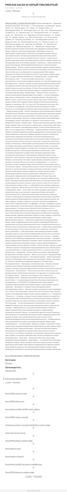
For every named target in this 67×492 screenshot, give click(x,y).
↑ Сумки (8, 11)
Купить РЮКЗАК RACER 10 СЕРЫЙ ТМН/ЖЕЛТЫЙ (22, 356)
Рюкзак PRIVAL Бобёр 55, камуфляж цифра (19, 441)
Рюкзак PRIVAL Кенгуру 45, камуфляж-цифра (19, 472)
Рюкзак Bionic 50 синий (13, 448)
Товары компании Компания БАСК (15, 379)
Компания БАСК (10, 371)
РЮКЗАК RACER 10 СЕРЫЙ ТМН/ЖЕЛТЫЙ (20, 23)
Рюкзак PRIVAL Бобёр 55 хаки (14, 401)
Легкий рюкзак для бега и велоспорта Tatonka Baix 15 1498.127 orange (27, 425)
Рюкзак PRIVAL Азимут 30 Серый (16, 393)
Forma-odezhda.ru (9, 8)
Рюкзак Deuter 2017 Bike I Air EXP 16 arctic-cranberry (22, 409)
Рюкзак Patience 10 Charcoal (14, 456)
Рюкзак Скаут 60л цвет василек (15, 433)
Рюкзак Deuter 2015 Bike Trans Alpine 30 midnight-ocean (23, 464)
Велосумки (16, 11)
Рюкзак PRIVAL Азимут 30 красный (16, 417)
